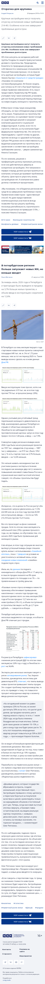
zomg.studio (7, 980)
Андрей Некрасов (7, 13)
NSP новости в (21, 232)
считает (21, 770)
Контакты (6, 949)
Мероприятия (26, 956)
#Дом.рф (29, 908)
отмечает (22, 681)
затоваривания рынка (17, 675)
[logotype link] (7, 2)
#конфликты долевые (9, 224)
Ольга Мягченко (6, 277)
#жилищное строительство (24, 220)
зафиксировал (30, 657)
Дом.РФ (4, 362)
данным (16, 569)
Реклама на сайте (25, 950)
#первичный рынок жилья (32, 224)
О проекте (7, 954)
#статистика (18, 903)
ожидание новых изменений (14, 560)
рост (3, 666)
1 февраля (21, 554)
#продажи (39, 908)
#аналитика (6, 903)
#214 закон (5, 220)
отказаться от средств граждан (29, 78)
